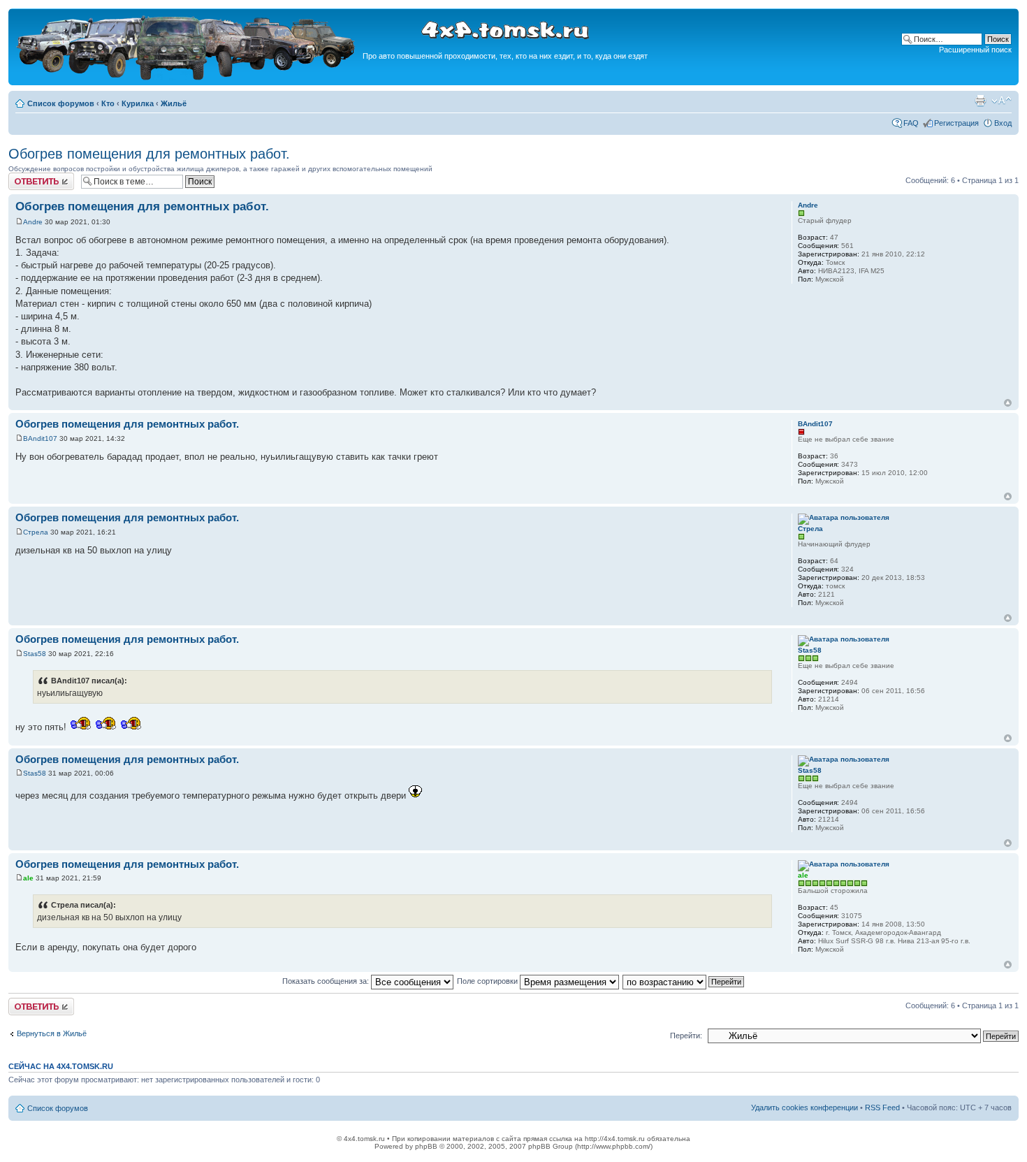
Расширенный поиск (975, 49)
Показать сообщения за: (326, 981)
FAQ (911, 123)
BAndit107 (40, 438)
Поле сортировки (488, 981)
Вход (1003, 123)
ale (28, 878)
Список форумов (60, 103)
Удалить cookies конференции (804, 1107)
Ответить (25, 177)
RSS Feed (882, 1107)
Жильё (174, 103)
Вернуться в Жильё (52, 1033)
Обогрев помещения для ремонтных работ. (149, 153)
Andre (33, 222)
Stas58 (34, 654)
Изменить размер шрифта (1001, 100)
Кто (108, 103)
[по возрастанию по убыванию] (683, 981)
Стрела (35, 532)
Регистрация (956, 123)
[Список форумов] (187, 78)
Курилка (138, 103)
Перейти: (686, 1035)
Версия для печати (980, 100)
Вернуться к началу (1008, 403)
